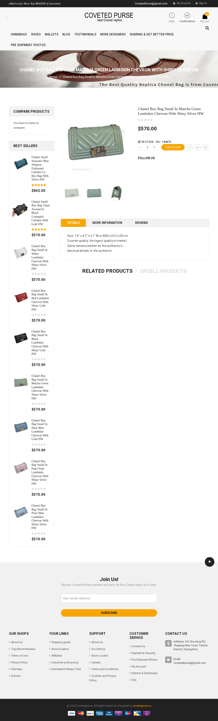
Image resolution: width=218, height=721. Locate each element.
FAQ (134, 680)
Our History (98, 649)
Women (16, 675)
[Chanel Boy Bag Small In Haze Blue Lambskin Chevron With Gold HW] (20, 426)
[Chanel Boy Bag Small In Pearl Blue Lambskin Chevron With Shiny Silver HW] (20, 512)
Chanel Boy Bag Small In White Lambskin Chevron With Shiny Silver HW (40, 257)
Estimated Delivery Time (66, 669)
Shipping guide (60, 642)
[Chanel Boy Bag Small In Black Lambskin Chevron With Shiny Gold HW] (20, 337)
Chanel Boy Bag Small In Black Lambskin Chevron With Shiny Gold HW (40, 342)
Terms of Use (19, 655)
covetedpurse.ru (142, 705)
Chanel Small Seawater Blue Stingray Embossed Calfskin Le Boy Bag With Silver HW (40, 168)
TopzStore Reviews (23, 649)
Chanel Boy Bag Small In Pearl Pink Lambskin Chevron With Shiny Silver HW (40, 472)
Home (53, 77)
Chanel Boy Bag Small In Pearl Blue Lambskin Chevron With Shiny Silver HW (40, 517)
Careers (96, 662)
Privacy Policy (19, 662)
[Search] (206, 27)
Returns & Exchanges (145, 673)
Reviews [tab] (141, 222)
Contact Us (138, 646)
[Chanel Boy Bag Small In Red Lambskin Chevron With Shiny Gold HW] (20, 297)
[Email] (205, 147)
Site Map (16, 669)
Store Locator (99, 655)
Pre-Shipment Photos (145, 659)
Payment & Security (143, 653)
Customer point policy (64, 662)
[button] (94, 193)
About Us (17, 642)
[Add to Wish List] (190, 147)
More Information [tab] (107, 222)
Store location (60, 649)
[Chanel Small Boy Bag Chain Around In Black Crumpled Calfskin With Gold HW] (20, 208)
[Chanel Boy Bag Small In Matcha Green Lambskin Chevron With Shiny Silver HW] (20, 382)
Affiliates (56, 655)
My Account (184, 3)
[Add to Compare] (197, 147)
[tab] (107, 271)
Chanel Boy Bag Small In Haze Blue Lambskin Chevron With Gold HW (40, 430)
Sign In (203, 3)
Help (172, 21)
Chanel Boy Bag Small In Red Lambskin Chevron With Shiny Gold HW (40, 300)
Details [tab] (73, 222)
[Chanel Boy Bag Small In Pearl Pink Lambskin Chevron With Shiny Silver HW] (20, 467)
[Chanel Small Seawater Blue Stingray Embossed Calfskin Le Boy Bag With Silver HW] (20, 163)
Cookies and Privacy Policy (102, 678)
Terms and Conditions (105, 669)
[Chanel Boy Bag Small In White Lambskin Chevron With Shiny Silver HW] (20, 252)
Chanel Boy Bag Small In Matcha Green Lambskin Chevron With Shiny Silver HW (40, 387)
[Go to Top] (209, 562)
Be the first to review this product (145, 120)
